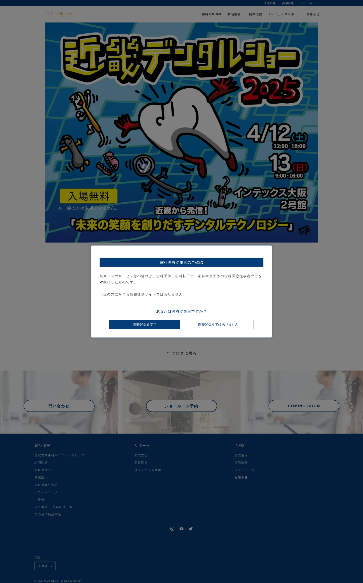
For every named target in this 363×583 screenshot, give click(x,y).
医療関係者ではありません (218, 324)
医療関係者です (145, 324)
